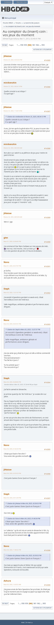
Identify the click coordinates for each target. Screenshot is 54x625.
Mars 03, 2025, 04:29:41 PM (12, 324)
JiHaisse (7, 56)
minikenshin (10, 82)
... (19, 45)
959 (25, 45)
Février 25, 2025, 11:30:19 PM (13, 111)
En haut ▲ (29, 622)
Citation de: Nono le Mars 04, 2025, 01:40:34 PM (23, 518)
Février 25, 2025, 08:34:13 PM (13, 86)
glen (6, 237)
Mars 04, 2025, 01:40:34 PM (12, 449)
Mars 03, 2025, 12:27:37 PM (12, 292)
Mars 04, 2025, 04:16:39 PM (12, 498)
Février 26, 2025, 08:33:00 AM (13, 148)
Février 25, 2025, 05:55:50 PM (13, 60)
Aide (22, 622)
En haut (5, 603)
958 (21, 45)
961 (33, 45)
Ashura (7, 580)
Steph (6, 288)
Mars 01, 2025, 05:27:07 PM (12, 266)
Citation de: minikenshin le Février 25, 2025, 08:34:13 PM (26, 117)
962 (37, 45)
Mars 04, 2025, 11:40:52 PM (12, 550)
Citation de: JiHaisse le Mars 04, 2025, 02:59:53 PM (24, 503)
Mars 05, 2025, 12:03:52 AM (12, 584)
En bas (4, 45)
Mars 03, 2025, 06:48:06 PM (12, 382)
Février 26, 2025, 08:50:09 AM (13, 217)
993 (43, 45)
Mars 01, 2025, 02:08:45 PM (12, 241)
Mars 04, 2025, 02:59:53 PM (12, 473)
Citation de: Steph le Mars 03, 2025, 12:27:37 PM (23, 329)
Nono (6, 262)
